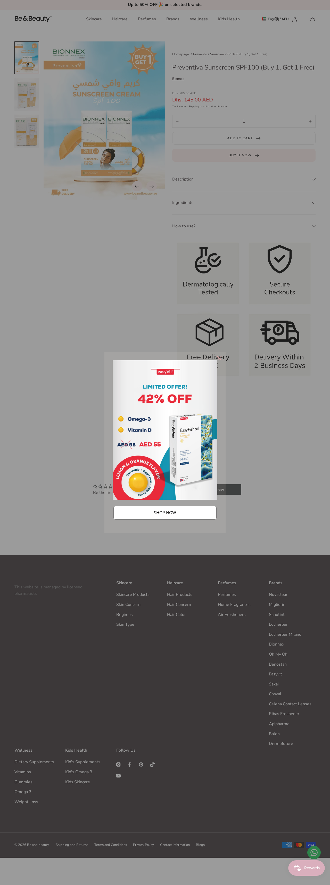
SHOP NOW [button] (165, 512)
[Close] (219, 358)
